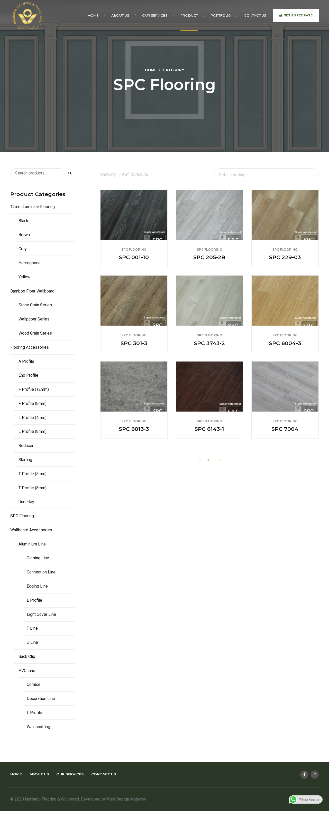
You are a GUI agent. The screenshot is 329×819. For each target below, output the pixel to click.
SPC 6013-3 (134, 429)
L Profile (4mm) (33, 417)
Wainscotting (38, 726)
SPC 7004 (284, 429)
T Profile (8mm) (33, 487)
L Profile (34, 600)
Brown (24, 234)
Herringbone (30, 262)
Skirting (25, 459)
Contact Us (255, 15)
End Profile (28, 375)
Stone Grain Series (35, 305)
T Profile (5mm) (33, 473)
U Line (32, 642)
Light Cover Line (41, 614)
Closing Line (38, 557)
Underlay (26, 501)
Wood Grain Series (35, 333)
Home (93, 15)
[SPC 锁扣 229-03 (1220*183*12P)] (285, 215)
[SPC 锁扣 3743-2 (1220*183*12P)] (209, 301)
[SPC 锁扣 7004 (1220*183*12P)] (285, 387)
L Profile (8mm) (33, 431)
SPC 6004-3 (285, 343)
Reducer (26, 445)
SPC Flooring (134, 249)
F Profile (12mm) (34, 389)
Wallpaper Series (34, 319)
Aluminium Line (32, 544)
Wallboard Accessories (31, 530)
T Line (32, 628)
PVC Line (27, 670)
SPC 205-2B (209, 257)
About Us (120, 15)
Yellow (24, 277)
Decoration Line (41, 698)
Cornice (33, 684)
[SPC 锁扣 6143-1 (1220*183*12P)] (209, 387)
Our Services (155, 15)
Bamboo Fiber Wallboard (32, 291)
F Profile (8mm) (33, 403)
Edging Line (37, 586)
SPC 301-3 (134, 343)
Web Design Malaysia (126, 799)
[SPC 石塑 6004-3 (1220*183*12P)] (285, 301)
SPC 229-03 (285, 257)
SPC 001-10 (134, 257)
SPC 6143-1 (209, 429)
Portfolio (221, 15)
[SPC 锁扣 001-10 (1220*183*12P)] (133, 215)
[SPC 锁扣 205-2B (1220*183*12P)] (209, 215)
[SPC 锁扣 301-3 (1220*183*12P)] (133, 301)
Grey (23, 248)
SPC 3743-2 (209, 343)
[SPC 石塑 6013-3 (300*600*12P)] (133, 387)
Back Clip (27, 656)
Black (23, 220)
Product (189, 15)
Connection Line (41, 572)
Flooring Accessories (29, 347)
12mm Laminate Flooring (32, 206)
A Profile (26, 361)
